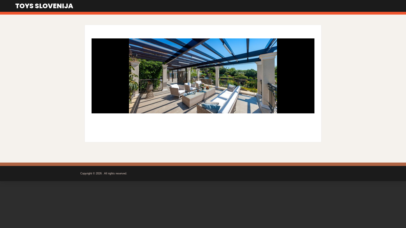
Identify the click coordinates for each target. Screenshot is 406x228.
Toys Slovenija (44, 6)
